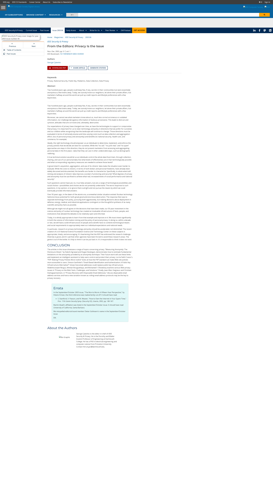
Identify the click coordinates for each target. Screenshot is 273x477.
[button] (260, 2)
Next (34, 46)
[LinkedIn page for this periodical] (254, 30)
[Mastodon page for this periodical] (264, 30)
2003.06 (88, 37)
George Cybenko (54, 62)
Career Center (34, 2)
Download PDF (59, 68)
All (72, 15)
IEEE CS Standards (19, 2)
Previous (12, 46)
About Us (46, 2)
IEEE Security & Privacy (14, 30)
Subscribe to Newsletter (62, 2)
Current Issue (31, 30)
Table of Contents (13, 50)
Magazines (58, 37)
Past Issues (44, 30)
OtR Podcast (126, 30)
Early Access (71, 30)
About (81, 30)
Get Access (139, 30)
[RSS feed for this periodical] (270, 30)
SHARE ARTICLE (79, 68)
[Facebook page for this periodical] (259, 30)
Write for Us (95, 30)
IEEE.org (6, 2)
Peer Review (110, 30)
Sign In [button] (267, 2)
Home (49, 37)
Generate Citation (98, 68)
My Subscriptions (14, 15)
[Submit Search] (264, 15)
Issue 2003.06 (57, 30)
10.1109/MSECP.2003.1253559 (72, 54)
